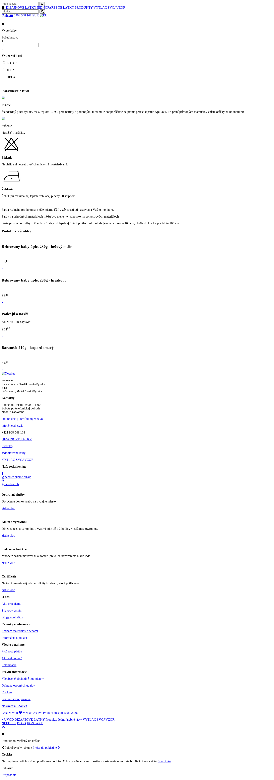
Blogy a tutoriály (12, 617)
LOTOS (12, 63)
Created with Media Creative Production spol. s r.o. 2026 (40, 712)
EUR (35, 15)
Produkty (7, 446)
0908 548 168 (22, 15)
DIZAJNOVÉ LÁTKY (21, 7)
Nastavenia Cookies (14, 706)
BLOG (21, 723)
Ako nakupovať (12, 658)
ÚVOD (9, 719)
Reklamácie (9, 665)
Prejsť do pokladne (45, 747)
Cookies (7, 692)
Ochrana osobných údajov (18, 685)
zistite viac (8, 508)
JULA (11, 70)
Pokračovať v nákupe (18, 747)
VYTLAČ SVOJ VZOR (109, 7)
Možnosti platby (12, 651)
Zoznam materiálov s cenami (20, 631)
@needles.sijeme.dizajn (16, 477)
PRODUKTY (84, 7)
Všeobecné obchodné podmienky (23, 678)
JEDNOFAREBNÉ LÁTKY (55, 7)
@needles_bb (10, 484)
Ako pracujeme (11, 603)
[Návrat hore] (3, 726)
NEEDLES (9, 723)
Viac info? (164, 761)
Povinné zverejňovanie (16, 699)
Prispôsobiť (9, 775)
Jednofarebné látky (13, 453)
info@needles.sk (12, 425)
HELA (11, 77)
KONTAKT (35, 723)
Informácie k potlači (14, 637)
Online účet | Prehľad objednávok (23, 418)
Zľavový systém (12, 610)
